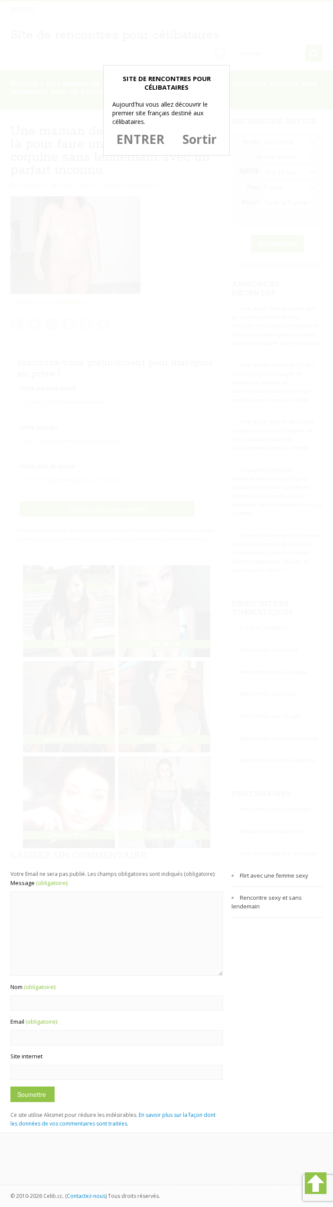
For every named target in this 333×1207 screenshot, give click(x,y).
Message (39, 883)
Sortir (200, 139)
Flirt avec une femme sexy (274, 875)
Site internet (26, 1056)
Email (34, 1021)
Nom (33, 987)
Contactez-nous (86, 1196)
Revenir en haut (315, 1183)
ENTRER (140, 139)
